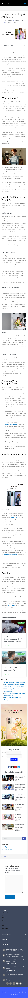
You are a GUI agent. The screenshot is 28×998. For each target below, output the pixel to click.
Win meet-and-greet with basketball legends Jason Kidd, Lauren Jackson (20, 787)
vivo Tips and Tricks (7, 849)
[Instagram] (12, 767)
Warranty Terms (14, 994)
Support (4, 939)
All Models (5, 928)
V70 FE (4, 923)
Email (4, 752)
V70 (3, 920)
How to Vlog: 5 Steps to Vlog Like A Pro (13, 669)
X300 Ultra (5, 912)
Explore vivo (5, 944)
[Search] (24, 838)
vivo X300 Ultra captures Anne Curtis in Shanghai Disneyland (20, 817)
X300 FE (4, 918)
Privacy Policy (14, 992)
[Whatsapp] (4, 961)
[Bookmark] (4, 980)
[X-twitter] (14, 983)
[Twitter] (19, 767)
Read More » (7, 645)
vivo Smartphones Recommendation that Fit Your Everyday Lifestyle (13, 639)
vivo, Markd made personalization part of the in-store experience (20, 807)
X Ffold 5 (4, 915)
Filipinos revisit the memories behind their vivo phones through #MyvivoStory (19, 827)
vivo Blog (4, 847)
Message (4, 756)
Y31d (3, 926)
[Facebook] (9, 767)
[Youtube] (15, 767)
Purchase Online (6, 935)
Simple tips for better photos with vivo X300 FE (20, 777)
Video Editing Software (11, 424)
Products (4, 910)
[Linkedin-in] (20, 983)
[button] (14, 935)
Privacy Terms (22, 992)
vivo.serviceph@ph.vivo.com (14, 975)
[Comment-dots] (4, 950)
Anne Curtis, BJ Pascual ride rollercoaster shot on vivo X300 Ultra (20, 797)
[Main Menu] (25, 3)
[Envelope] (4, 975)
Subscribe (14, 759)
